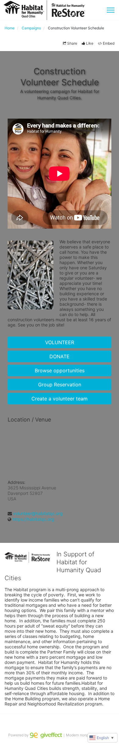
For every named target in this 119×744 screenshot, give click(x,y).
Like (89, 43)
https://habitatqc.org (33, 519)
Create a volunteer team (59, 399)
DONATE (59, 356)
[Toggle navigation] (110, 10)
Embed (108, 43)
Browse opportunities (60, 370)
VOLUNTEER (59, 342)
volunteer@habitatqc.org (38, 513)
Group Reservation (59, 384)
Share (72, 43)
